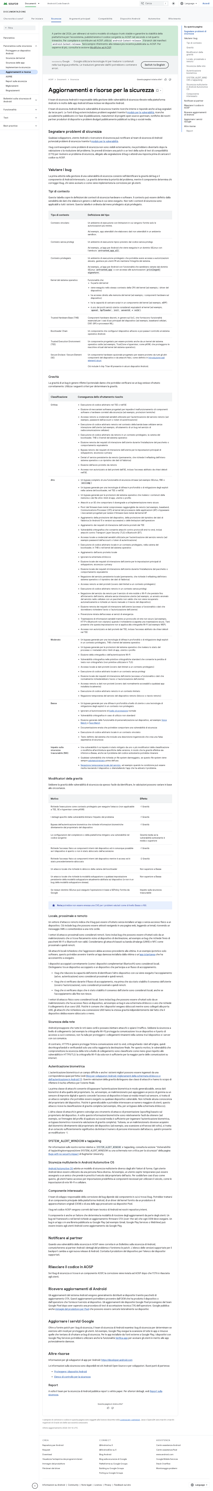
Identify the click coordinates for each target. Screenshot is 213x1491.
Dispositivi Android (130, 18)
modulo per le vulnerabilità (140, 112)
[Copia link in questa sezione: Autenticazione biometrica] (87, 1066)
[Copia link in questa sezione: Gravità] (61, 377)
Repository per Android (52, 1445)
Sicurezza (56, 18)
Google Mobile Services (167, 1459)
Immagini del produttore (53, 1463)
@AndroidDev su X (107, 1449)
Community (73, 1485)
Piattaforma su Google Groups (113, 1463)
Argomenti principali (79, 18)
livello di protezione (118, 711)
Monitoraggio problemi (166, 1468)
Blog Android (105, 1454)
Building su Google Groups (111, 1468)
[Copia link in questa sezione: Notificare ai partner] (85, 1238)
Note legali (86, 1485)
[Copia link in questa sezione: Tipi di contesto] (72, 191)
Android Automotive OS (60, 1168)
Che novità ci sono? (13, 18)
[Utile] (165, 79)
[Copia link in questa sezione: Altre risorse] (72, 1354)
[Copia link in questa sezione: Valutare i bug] (74, 170)
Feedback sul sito (122, 1485)
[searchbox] (19, 28)
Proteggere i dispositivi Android (70, 1371)
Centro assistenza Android (168, 1445)
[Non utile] (170, 79)
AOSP (50, 79)
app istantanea (147, 954)
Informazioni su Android (53, 1485)
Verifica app (121, 1338)
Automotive (154, 18)
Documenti (30, 3)
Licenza (98, 1485)
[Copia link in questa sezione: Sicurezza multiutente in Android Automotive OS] (117, 1162)
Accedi (206, 3)
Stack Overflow (163, 1463)
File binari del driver (51, 1468)
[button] (17, 46)
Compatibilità (105, 18)
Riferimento (175, 18)
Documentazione (14, 11)
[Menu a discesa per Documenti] (40, 3)
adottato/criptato (96, 760)
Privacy (108, 1485)
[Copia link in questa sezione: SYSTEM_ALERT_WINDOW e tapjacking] (104, 1141)
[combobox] (154, 3)
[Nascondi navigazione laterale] (35, 1486)
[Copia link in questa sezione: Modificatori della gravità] (85, 779)
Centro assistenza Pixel (166, 1449)
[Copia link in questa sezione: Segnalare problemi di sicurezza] (104, 132)
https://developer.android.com (116, 1360)
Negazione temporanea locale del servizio (101, 765)
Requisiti (46, 1449)
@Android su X (106, 1445)
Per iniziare (37, 18)
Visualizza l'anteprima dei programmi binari (62, 1459)
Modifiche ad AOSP (100, 47)
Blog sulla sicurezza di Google (113, 1459)
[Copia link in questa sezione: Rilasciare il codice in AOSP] (96, 1267)
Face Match (94, 723)
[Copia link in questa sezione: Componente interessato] (86, 1191)
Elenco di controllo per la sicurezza (72, 1376)
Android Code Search (58, 3)
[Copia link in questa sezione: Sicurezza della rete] (78, 1022)
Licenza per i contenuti (130, 1420)
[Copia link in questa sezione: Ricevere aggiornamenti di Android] (109, 1289)
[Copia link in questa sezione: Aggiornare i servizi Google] (97, 1321)
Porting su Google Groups (111, 1473)
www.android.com (164, 1454)
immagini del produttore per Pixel (72, 1309)
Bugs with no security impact (63, 1154)
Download (47, 1454)
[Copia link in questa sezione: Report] (61, 1385)
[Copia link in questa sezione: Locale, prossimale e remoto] (90, 916)
